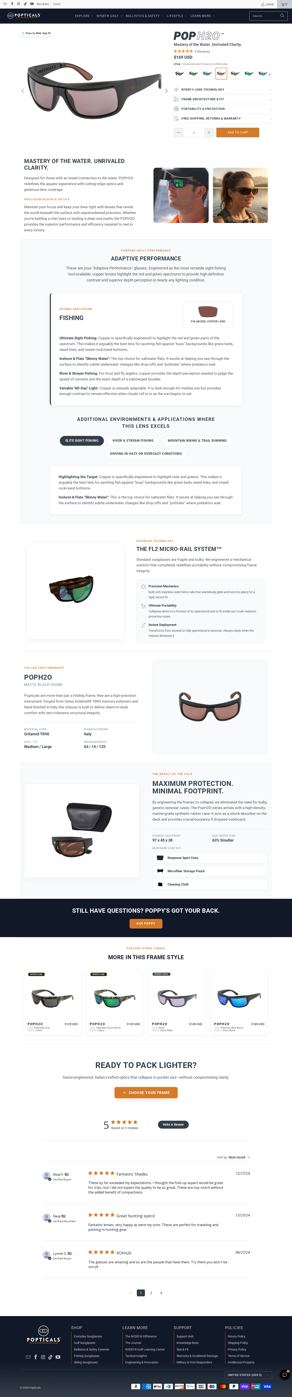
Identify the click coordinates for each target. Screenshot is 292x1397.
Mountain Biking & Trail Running (197, 441)
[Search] (282, 16)
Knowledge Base (188, 1343)
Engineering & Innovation (141, 1362)
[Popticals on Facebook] (11, 4)
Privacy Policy (237, 1349)
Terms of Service (238, 1356)
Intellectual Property (241, 1362)
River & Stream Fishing (133, 441)
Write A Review (173, 1124)
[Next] (166, 90)
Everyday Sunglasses (88, 1336)
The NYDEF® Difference (140, 1336)
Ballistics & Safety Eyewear (91, 1349)
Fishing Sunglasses (86, 1356)
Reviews (43, 4)
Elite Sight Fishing (82, 441)
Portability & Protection (226, 109)
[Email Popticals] (5, 4)
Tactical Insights (136, 1356)
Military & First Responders (194, 1362)
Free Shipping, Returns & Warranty (226, 118)
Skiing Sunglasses (86, 1362)
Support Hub (185, 1336)
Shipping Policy (238, 1343)
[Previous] (23, 90)
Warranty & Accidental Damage (197, 1356)
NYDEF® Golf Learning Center (145, 1349)
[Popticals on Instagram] (18, 4)
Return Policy (236, 1336)
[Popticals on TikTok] (25, 4)
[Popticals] (24, 16)
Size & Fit (183, 1349)
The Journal (133, 1343)
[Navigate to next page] (161, 1292)
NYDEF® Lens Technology (226, 89)
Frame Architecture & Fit (226, 99)
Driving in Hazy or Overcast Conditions (146, 454)
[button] (84, 16)
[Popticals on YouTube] (32, 4)
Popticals (35, 1387)
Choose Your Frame (149, 1092)
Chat (57, 4)
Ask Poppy (146, 923)
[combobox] (233, 1157)
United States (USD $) (245, 1375)
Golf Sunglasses (84, 1343)
